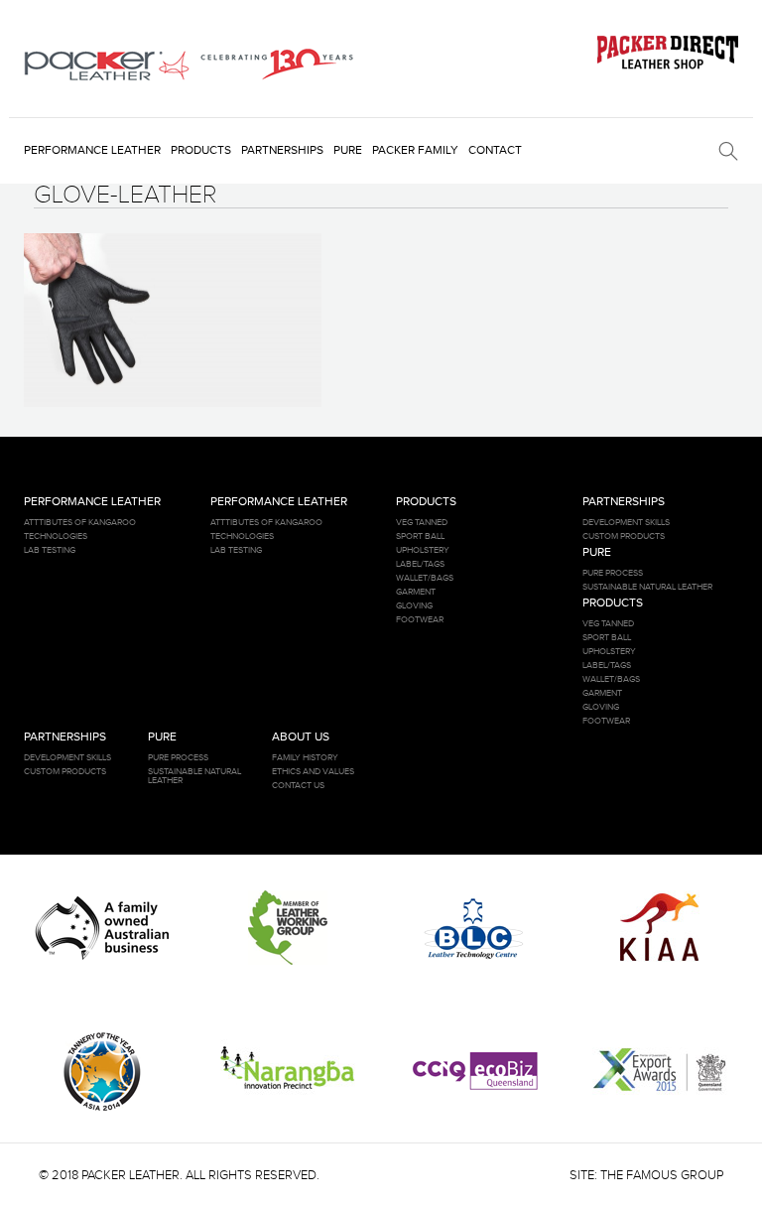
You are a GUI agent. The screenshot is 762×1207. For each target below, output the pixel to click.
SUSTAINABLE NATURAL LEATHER (647, 587)
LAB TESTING (49, 550)
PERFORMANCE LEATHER (92, 150)
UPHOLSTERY (422, 550)
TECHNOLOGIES (55, 536)
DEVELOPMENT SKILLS (626, 522)
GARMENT (416, 592)
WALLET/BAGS (424, 578)
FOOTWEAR (420, 619)
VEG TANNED (421, 522)
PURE (347, 150)
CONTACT (495, 150)
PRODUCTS (201, 150)
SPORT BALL (420, 536)
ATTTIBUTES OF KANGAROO (80, 522)
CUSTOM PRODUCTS (623, 536)
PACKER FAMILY (415, 150)
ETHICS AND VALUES (313, 771)
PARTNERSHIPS (282, 150)
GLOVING (414, 606)
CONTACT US (298, 785)
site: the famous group (646, 1175)
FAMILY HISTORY (305, 757)
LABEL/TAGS (420, 564)
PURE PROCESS (612, 573)
